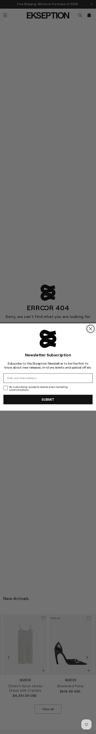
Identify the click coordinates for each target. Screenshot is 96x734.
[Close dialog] (90, 328)
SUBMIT (48, 399)
